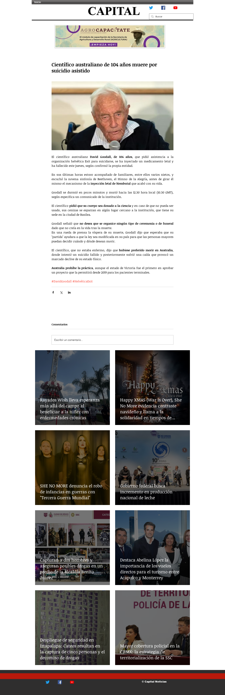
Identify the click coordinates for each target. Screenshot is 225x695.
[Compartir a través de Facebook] (53, 292)
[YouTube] (175, 8)
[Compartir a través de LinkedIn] (69, 292)
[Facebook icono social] (163, 8)
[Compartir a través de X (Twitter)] (61, 292)
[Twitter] (151, 8)
